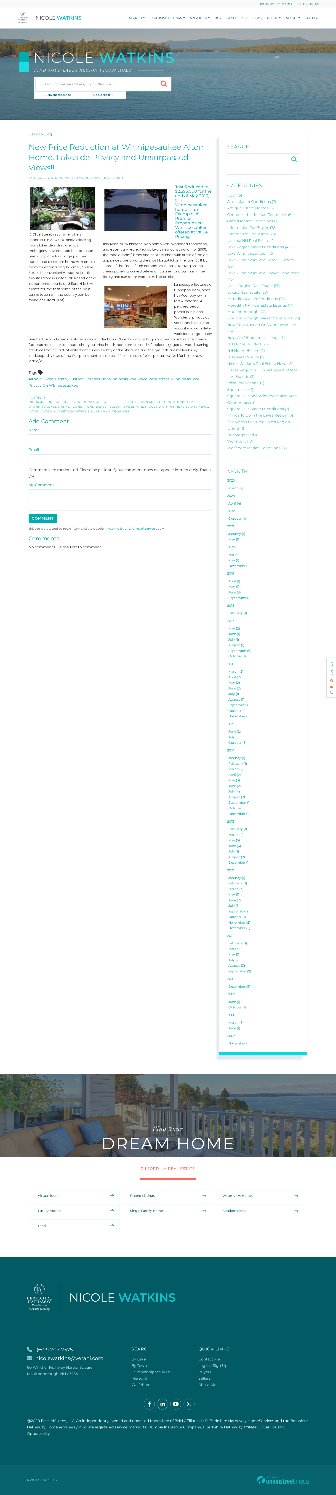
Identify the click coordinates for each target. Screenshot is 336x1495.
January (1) (236, 534)
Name (34, 430)
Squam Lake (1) (240, 389)
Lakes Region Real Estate (119, 406)
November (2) (239, 922)
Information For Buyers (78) (252, 227)
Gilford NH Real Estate (167, 1168)
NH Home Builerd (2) (246, 350)
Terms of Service (143, 528)
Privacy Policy (114, 528)
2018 (230, 606)
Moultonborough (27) (246, 312)
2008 (231, 1015)
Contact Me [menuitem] (209, 1359)
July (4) (234, 791)
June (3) (234, 592)
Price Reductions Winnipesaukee (169, 379)
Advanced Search (59, 95)
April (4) (234, 503)
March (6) (236, 1023)
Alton (34, 411)
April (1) (234, 581)
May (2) (234, 628)
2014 (230, 750)
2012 (230, 870)
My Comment (41, 485)
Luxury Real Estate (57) (247, 292)
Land (42, 1226)
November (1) (239, 716)
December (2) (239, 928)
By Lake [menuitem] (138, 1359)
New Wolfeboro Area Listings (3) (256, 338)
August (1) (236, 645)
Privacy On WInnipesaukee (53, 385)
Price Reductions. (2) (245, 383)
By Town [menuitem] (139, 1365)
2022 (231, 511)
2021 (230, 526)
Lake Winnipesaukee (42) (250, 253)
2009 (231, 994)
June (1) (234, 634)
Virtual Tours (48, 1196)
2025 (231, 480)
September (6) (239, 651)
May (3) (234, 780)
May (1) (233, 539)
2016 (230, 664)
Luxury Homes (49, 1211)
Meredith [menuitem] (139, 1378)
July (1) (233, 639)
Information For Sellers (100, 402)
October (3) (237, 743)
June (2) (234, 688)
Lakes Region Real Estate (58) (253, 286)
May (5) (234, 840)
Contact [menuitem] (312, 18)
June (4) (234, 846)
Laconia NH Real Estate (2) (251, 240)
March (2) (235, 488)
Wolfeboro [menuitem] (140, 1385)
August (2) (236, 797)
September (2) (239, 971)
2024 (231, 496)
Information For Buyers (52, 402)
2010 (230, 979)
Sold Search (104, 95)
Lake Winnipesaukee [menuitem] (150, 1372)
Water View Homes (237, 1196)
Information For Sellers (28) (251, 234)
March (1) (235, 555)
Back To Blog (40, 134)
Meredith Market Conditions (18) (256, 299)
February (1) (237, 613)
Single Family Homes (147, 1211)
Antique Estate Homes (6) (250, 208)
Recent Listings (142, 1196)
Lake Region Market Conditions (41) (259, 247)
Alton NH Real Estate (48, 379)
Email (34, 450)
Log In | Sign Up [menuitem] (212, 1365)
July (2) (234, 960)
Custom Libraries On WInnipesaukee (102, 379)
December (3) (239, 987)
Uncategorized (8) (243, 435)
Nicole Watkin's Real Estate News (176, 406)
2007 (231, 1036)
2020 (231, 547)
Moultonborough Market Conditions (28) (263, 318)
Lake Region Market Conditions (155, 402)
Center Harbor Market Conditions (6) (260, 214)
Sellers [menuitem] (204, 1378)
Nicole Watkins (48, 177)
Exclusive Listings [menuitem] (166, 18)
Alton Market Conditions (65, 411)
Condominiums (234, 1211)
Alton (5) (234, 195)
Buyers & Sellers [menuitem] (230, 18)
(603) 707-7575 (266, 3)
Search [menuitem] (135, 18)
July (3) (234, 737)
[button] (164, 84)
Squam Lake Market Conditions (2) (258, 409)
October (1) (237, 518)
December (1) (239, 566)
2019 (230, 573)
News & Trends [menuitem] (265, 18)
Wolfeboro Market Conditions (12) (257, 448)
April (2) (234, 677)
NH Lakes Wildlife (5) (245, 357)
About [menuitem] (291, 18)
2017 (230, 621)
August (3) (236, 966)
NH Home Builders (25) (248, 344)
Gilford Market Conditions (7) (252, 221)
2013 (230, 821)
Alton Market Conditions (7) (251, 202)
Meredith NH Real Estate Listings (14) (260, 305)
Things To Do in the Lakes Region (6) (260, 415)
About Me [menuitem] (207, 1385)
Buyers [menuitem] (204, 1372)
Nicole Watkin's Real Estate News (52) (261, 363)
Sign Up (314, 4)
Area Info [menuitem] (198, 18)
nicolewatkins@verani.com (69, 1358)
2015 (230, 724)
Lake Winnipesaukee (110, 411)
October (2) (237, 711)
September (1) (239, 598)
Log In (301, 4)
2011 (230, 936)
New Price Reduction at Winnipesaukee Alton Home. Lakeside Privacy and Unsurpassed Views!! (116, 157)
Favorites (286, 3)
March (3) (235, 889)
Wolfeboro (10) (240, 441)
